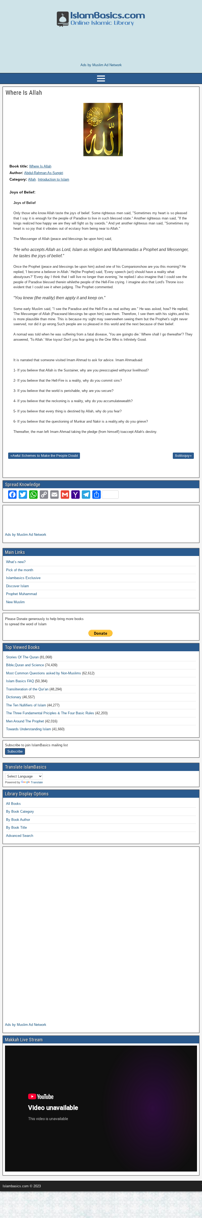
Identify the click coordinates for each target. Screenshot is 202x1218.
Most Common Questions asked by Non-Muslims (43, 673)
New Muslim (15, 602)
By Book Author (18, 820)
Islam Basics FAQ (20, 681)
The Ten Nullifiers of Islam (26, 705)
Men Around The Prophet (25, 721)
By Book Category (20, 811)
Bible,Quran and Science (25, 665)
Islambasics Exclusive (23, 578)
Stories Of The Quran (22, 657)
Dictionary (13, 697)
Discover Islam (17, 586)
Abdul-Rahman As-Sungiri (43, 173)
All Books (13, 804)
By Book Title (16, 828)
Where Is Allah (40, 166)
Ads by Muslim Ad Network (101, 65)
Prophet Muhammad (21, 594)
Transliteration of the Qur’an (27, 689)
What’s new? (16, 562)
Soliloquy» (183, 456)
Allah (32, 179)
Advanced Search (19, 836)
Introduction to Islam (53, 179)
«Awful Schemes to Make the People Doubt (44, 456)
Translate (37, 782)
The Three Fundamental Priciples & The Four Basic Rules (50, 713)
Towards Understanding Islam (28, 729)
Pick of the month (19, 570)
